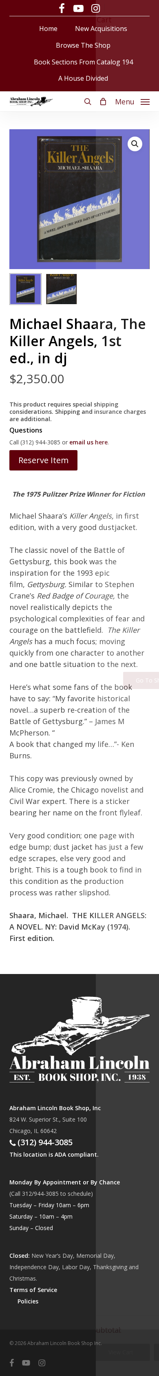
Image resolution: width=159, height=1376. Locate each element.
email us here (88, 442)
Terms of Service (33, 1290)
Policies (28, 1301)
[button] (132, 101)
